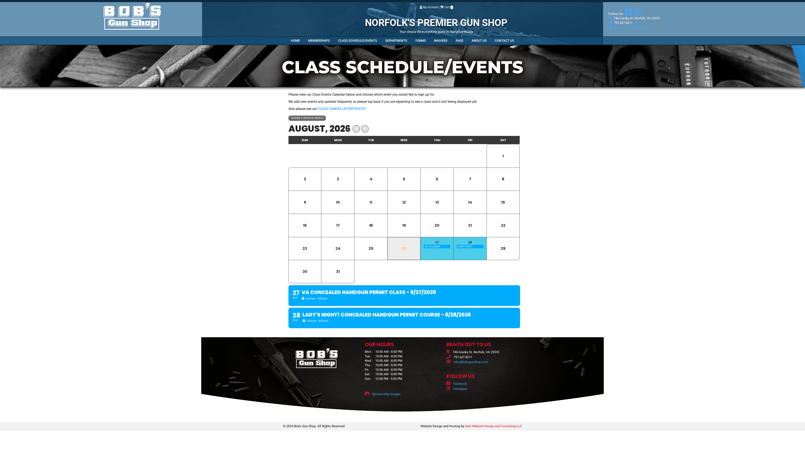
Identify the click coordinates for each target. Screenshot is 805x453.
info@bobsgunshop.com (631, 27)
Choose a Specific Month (307, 118)
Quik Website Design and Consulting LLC (493, 426)
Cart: (447, 7)
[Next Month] (365, 129)
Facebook (459, 384)
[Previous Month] (356, 129)
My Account (430, 7)
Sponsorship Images (386, 394)
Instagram (459, 389)
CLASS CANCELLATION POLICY (342, 109)
